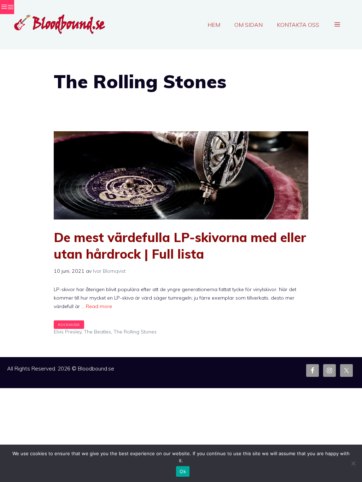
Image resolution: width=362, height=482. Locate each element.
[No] (353, 463)
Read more (99, 306)
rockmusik (69, 325)
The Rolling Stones (135, 332)
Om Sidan (248, 24)
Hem (214, 24)
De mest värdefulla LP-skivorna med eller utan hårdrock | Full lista (180, 245)
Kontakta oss (298, 24)
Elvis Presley (67, 332)
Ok (183, 471)
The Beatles (97, 332)
